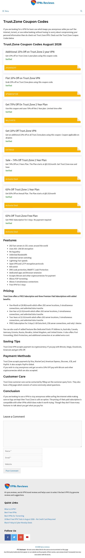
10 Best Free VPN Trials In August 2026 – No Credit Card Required (30, 519)
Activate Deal (12, 179)
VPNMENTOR (12, 94)
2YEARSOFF (11, 67)
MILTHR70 (10, 120)
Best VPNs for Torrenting (14, 516)
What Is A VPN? (10, 509)
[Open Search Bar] (81, 11)
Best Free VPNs (10, 512)
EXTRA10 (10, 149)
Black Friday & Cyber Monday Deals (18, 522)
